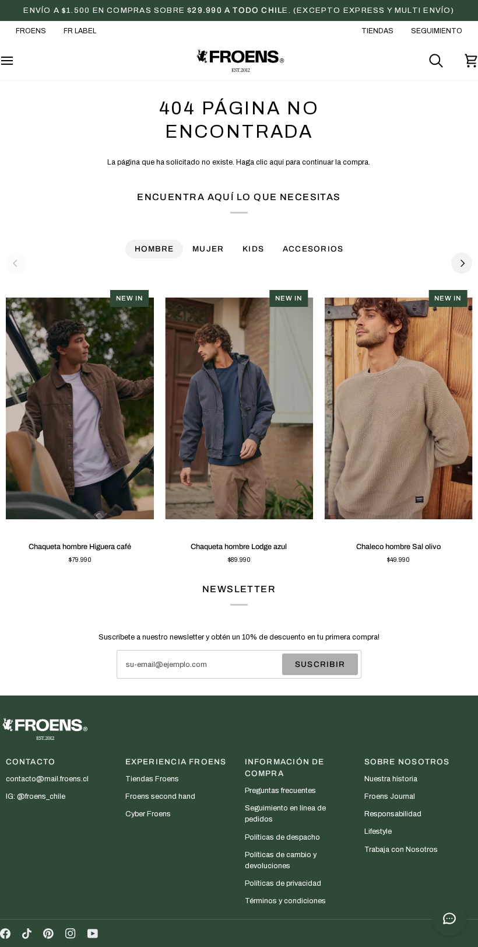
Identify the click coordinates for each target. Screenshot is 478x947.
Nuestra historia (390, 779)
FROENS (31, 31)
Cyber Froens (148, 814)
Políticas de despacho (282, 837)
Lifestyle (378, 831)
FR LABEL (80, 31)
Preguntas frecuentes (280, 791)
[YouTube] (92, 933)
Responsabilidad (392, 814)
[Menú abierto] (17, 61)
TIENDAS (377, 31)
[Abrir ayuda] (449, 918)
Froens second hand (160, 796)
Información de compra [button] (285, 767)
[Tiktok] (26, 933)
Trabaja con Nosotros (401, 849)
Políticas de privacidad (283, 883)
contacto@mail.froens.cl (47, 779)
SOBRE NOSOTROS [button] (407, 761)
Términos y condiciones (285, 901)
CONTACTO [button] (31, 761)
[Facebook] (5, 933)
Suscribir (320, 664)
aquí (276, 162)
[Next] (461, 263)
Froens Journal (389, 796)
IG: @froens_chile (35, 796)
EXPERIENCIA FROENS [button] (176, 761)
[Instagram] (70, 933)
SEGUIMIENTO (436, 31)
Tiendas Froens (152, 779)
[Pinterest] (48, 933)
